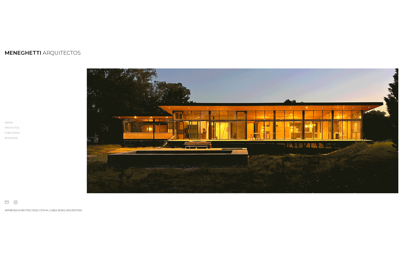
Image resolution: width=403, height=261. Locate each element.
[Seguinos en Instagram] (16, 203)
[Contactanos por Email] (7, 203)
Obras (9, 122)
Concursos (12, 133)
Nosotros (11, 138)
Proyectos (12, 127)
